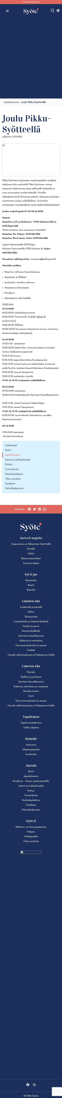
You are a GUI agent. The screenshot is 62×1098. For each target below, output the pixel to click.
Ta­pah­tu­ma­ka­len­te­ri (31, 723)
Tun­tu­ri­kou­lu (31, 795)
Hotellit (31, 549)
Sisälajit (31, 650)
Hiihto (31, 612)
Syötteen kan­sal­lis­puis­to (31, 636)
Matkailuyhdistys (14, 474)
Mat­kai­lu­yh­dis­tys (31, 800)
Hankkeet (10, 484)
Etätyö (8, 464)
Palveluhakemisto (14, 488)
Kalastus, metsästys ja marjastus (31, 686)
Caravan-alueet (31, 563)
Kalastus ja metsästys (31, 641)
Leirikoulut (31, 754)
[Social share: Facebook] (29, 509)
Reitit (8, 450)
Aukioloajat (11, 445)
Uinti (31, 696)
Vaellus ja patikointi (31, 677)
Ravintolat (31, 580)
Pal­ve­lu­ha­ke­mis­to (31, 810)
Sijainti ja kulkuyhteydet (17, 460)
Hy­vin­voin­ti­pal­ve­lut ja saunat (31, 645)
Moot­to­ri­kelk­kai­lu (31, 631)
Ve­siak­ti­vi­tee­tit (31, 691)
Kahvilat (31, 590)
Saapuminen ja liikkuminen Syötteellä (31, 544)
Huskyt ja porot (31, 626)
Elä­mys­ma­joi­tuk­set (31, 558)
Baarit (31, 585)
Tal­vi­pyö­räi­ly (31, 617)
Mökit (31, 554)
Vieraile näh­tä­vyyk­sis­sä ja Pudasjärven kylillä (31, 655)
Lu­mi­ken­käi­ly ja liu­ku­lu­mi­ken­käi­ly (31, 621)
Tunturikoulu (11, 469)
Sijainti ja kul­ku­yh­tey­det (31, 786)
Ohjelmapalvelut (31, 750)
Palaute (31, 832)
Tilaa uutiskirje (13, 479)
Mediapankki (31, 836)
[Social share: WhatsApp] (44, 509)
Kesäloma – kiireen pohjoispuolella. (31, 781)
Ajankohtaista (11, 102)
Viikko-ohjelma (31, 728)
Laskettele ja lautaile (31, 607)
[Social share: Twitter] (34, 509)
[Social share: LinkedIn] (39, 509)
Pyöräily (31, 672)
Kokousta (31, 745)
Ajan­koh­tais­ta (31, 776)
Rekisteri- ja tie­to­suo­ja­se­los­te (31, 827)
